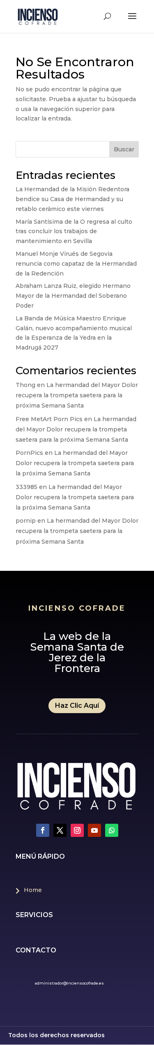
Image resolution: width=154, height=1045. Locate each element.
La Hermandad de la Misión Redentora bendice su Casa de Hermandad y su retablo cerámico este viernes (72, 199)
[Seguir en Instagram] (77, 830)
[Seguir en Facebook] (42, 830)
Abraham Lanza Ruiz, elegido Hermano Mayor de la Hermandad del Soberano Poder (73, 295)
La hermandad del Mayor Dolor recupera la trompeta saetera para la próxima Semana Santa (77, 395)
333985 (26, 487)
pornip (26, 520)
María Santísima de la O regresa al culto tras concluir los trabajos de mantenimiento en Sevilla (74, 231)
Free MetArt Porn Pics (49, 419)
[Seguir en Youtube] (94, 830)
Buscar (124, 149)
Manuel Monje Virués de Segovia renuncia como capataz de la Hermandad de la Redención (76, 263)
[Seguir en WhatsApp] (111, 830)
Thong (25, 385)
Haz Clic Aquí (77, 705)
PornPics (29, 452)
